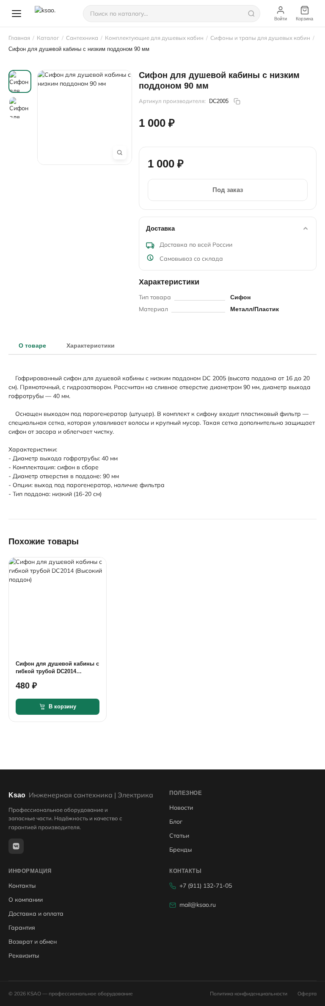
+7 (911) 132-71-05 (205, 885)
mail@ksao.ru (197, 904)
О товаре (32, 345)
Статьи (179, 835)
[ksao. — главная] (54, 13)
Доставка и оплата (35, 913)
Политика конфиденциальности (248, 993)
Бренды (180, 849)
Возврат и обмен (32, 941)
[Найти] (251, 13)
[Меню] (16, 13)
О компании (25, 899)
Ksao (80, 795)
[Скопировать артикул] (237, 101)
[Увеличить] (120, 152)
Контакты (22, 885)
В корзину (62, 706)
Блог (175, 821)
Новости (181, 807)
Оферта (307, 993)
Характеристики (90, 345)
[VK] (16, 846)
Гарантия (21, 927)
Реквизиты (23, 955)
